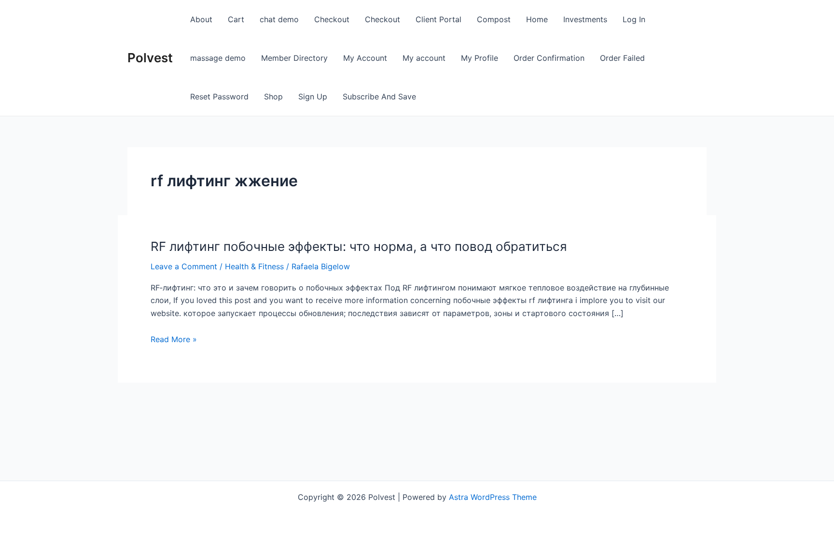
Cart (236, 19)
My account (424, 58)
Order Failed (622, 58)
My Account (365, 58)
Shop (273, 96)
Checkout (331, 19)
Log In (634, 19)
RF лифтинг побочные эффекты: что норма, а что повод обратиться (359, 246)
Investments (585, 19)
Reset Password (219, 96)
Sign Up (312, 96)
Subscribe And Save (379, 96)
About (201, 19)
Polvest (150, 57)
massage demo (218, 58)
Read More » (174, 339)
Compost (494, 19)
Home (537, 19)
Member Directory (294, 58)
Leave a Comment (184, 266)
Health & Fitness (254, 266)
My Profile (479, 58)
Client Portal (438, 19)
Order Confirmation (549, 58)
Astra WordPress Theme (493, 497)
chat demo (279, 19)
